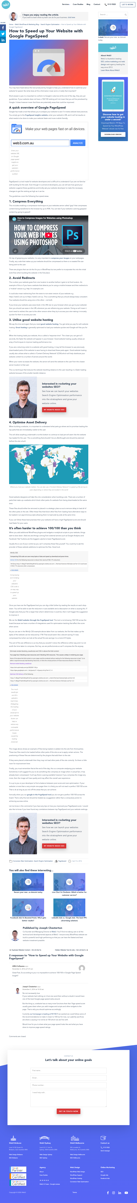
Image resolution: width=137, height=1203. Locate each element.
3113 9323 (111, 4)
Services (65, 4)
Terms (75, 1192)
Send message (105, 1151)
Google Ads (104, 1175)
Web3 (54, 932)
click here (71, 18)
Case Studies (78, 4)
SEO (102, 62)
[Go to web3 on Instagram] (115, 1193)
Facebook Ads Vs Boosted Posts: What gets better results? (28, 919)
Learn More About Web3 (110, 70)
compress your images (60, 258)
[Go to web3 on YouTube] (126, 1193)
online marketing (111, 62)
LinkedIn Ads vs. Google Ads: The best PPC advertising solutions (69, 919)
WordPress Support (76, 1175)
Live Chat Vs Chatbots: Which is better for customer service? (69, 893)
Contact (97, 4)
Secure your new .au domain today (28, 892)
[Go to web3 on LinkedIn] (121, 1193)
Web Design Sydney (46, 1154)
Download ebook (113, 134)
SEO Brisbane (13, 1158)
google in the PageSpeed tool (39, 795)
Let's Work (127, 4)
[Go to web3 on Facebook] (109, 1193)
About (41, 1172)
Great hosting (21, 327)
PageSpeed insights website (36, 115)
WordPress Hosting (76, 1178)
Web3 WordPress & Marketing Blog (27, 24)
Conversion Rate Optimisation (23, 861)
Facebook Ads (105, 1178)
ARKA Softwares (18, 966)
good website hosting (49, 324)
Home (11, 24)
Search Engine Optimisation (50, 24)
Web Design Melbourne (77, 1154)
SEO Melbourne (75, 1158)
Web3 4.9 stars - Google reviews (50, 1184)
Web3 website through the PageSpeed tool (35, 620)
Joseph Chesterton (29, 987)
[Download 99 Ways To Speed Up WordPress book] (113, 96)
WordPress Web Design (77, 1172)
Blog (88, 4)
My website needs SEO (54, 410)
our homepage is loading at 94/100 (43, 1014)
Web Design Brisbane (16, 1154)
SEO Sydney (43, 1158)
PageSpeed (62, 861)
